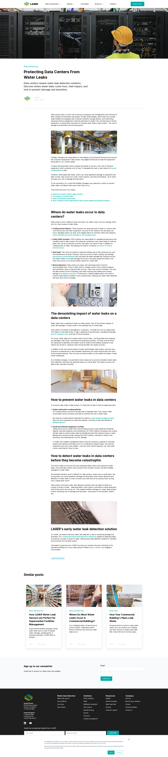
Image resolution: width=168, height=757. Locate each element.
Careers (128, 704)
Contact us (128, 710)
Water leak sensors (63, 698)
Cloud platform (62, 701)
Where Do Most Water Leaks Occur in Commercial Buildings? (82, 617)
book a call (93, 547)
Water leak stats (111, 704)
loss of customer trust (59, 334)
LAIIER (36, 97)
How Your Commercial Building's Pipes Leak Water (121, 617)
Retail (85, 701)
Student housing (89, 710)
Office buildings (89, 698)
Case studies (61, 707)
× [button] (129, 739)
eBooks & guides (111, 701)
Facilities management (91, 719)
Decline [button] (119, 752)
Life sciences (88, 707)
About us (128, 698)
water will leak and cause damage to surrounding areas (74, 235)
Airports (86, 713)
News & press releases (132, 701)
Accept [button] (111, 752)
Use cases (60, 704)
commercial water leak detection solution (78, 537)
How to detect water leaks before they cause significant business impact (81, 201)
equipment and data (68, 274)
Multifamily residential (90, 704)
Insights (108, 698)
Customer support (111, 710)
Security (108, 707)
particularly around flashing (63, 256)
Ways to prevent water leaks (64, 198)
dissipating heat (59, 422)
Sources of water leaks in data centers (68, 194)
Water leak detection (58, 558)
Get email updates (131, 707)
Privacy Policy (102, 743)
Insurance (87, 716)
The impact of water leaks (63, 196)
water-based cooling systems (102, 418)
